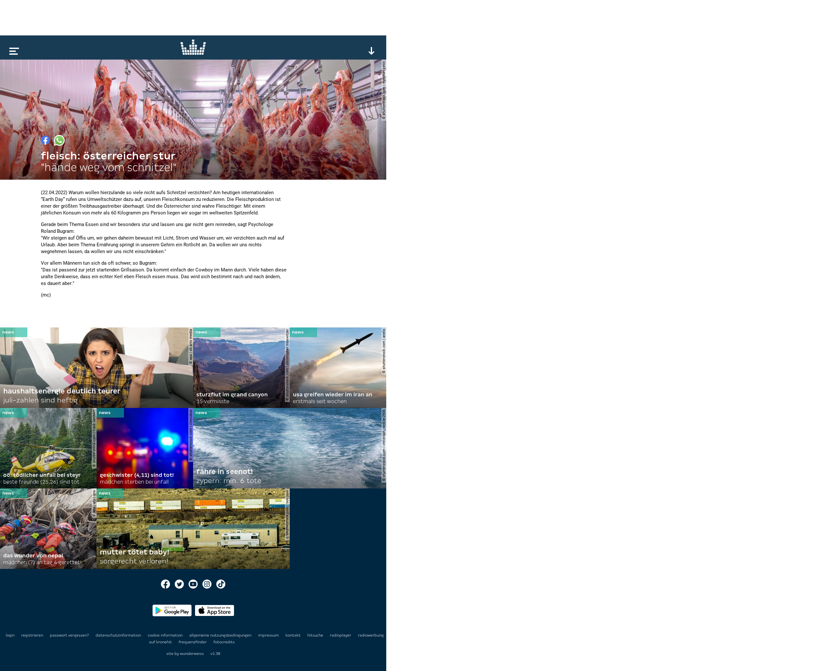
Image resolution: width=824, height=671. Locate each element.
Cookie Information (165, 635)
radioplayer (341, 635)
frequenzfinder (193, 642)
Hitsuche (315, 635)
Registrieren (32, 635)
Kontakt (294, 635)
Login (10, 635)
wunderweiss (192, 653)
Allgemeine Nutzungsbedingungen (220, 635)
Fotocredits (224, 642)
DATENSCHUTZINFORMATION (119, 635)
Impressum (269, 635)
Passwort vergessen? (69, 635)
